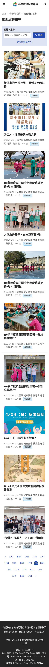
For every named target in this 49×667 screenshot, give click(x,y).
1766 (34, 557)
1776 (24, 569)
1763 (11, 557)
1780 (22, 576)
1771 (30, 563)
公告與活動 (14, 13)
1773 (42, 563)
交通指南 (7, 627)
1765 (27, 557)
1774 (9, 569)
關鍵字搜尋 (9, 29)
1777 (32, 569)
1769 (14, 563)
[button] (4, 4)
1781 (30, 576)
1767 (42, 557)
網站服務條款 (25, 632)
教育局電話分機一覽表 (24, 627)
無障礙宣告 (39, 632)
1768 (6, 563)
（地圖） (24, 643)
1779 (14, 576)
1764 (19, 557)
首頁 (4, 13)
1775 (16, 569)
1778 (40, 569)
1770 (22, 563)
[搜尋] (39, 35)
